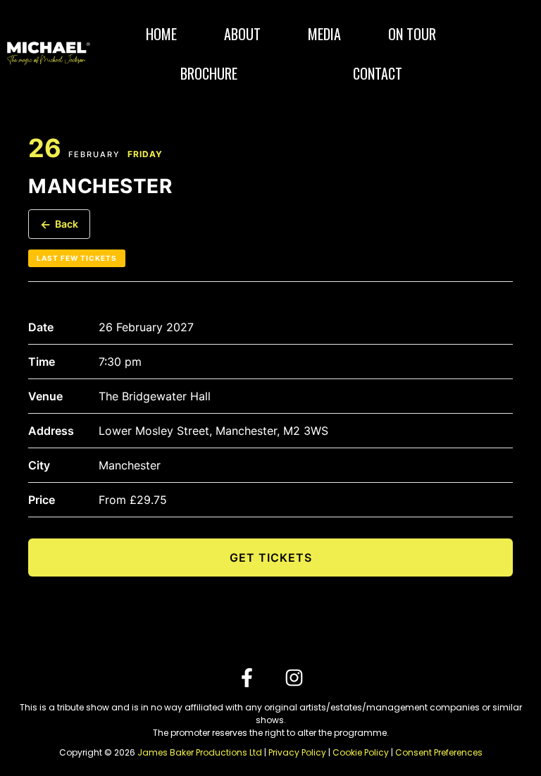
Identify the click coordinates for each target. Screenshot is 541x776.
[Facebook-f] (246, 677)
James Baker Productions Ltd (199, 752)
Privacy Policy (297, 752)
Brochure (208, 73)
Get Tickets (271, 557)
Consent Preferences (439, 752)
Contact (377, 73)
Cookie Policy (360, 752)
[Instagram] (294, 677)
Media (324, 33)
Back (59, 224)
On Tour (412, 33)
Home (161, 33)
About (242, 33)
